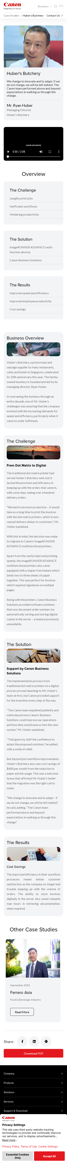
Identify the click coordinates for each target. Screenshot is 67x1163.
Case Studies (12, 15)
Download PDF (33, 1053)
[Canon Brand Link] (12, 6)
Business (43, 6)
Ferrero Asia (21, 992)
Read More (22, 1012)
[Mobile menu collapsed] (61, 6)
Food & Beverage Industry (25, 999)
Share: (9, 1041)
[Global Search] (55, 6)
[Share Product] (46, 1041)
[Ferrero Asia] (33, 980)
